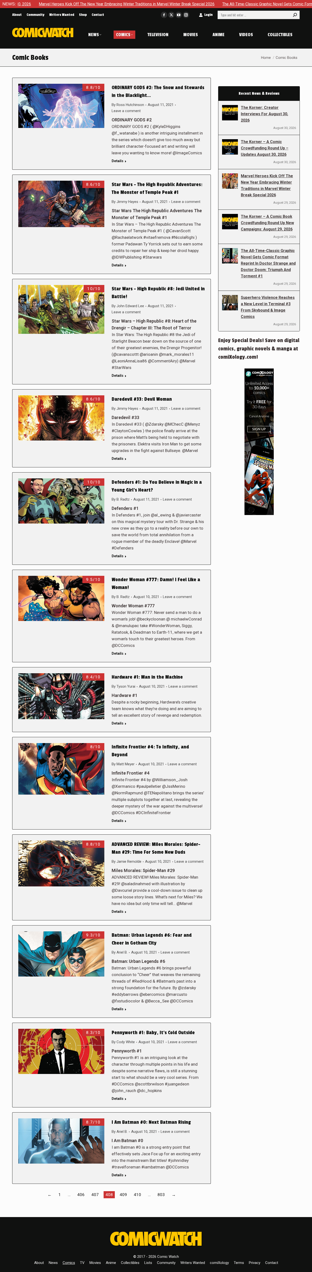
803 (161, 1194)
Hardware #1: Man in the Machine (147, 677)
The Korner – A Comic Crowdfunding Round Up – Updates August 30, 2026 (264, 148)
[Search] (295, 15)
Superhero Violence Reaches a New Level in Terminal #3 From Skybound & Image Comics (268, 307)
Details (117, 161)
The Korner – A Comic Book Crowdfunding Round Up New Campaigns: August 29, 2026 (267, 222)
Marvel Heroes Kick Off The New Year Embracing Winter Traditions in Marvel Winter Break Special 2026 (267, 185)
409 (123, 1194)
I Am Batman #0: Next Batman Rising (151, 1122)
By (128, 105)
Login (208, 15)
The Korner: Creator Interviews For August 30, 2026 (264, 114)
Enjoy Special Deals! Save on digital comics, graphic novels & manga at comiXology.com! (258, 348)
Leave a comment (126, 111)
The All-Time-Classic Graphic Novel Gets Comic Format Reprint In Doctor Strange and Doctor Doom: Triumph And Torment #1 (268, 263)
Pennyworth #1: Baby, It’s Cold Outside (153, 1033)
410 (137, 1194)
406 (81, 1194)
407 (95, 1194)
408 (109, 1194)
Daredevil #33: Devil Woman (142, 399)
